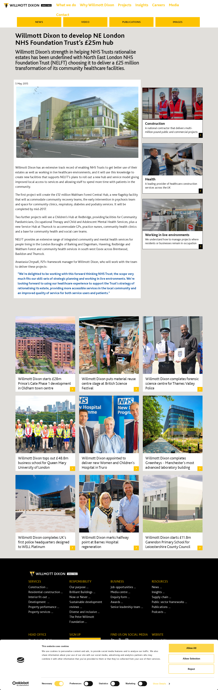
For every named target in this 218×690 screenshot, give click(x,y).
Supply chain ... (161, 597)
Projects (124, 5)
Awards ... (117, 602)
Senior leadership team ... (127, 607)
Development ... (38, 602)
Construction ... (38, 587)
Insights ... (158, 592)
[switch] (88, 683)
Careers (158, 5)
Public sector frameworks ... (169, 602)
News (39, 22)
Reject (191, 669)
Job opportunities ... (123, 587)
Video (85, 22)
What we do (66, 5)
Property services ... (40, 612)
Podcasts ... (159, 612)
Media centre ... (120, 592)
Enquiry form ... (120, 597)
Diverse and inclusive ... (84, 612)
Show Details (159, 683)
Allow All (191, 648)
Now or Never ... (79, 597)
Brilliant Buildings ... (82, 592)
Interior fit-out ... (39, 597)
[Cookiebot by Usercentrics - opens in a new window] (21, 683)
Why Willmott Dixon (97, 5)
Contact (62, 14)
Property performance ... (43, 607)
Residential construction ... (45, 592)
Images (178, 22)
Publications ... (161, 607)
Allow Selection (191, 658)
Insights (141, 5)
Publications (131, 22)
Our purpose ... (78, 587)
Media (174, 5)
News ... (157, 587)
